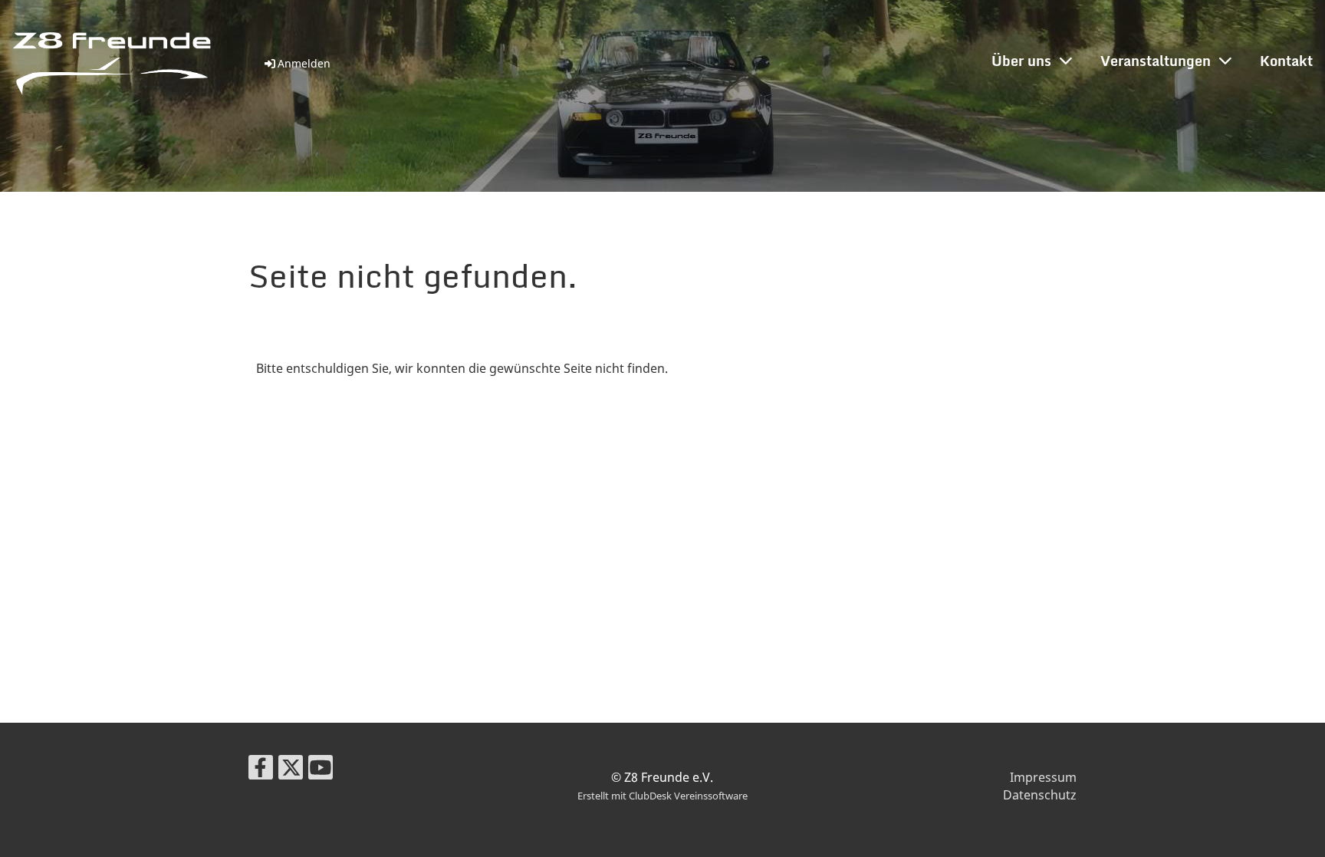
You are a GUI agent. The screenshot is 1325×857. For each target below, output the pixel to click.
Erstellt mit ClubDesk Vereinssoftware (662, 796)
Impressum (1043, 777)
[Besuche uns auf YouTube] (320, 769)
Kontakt (1286, 60)
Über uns (1021, 60)
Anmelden (304, 63)
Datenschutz (1040, 794)
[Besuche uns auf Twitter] (290, 769)
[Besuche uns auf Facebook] (260, 769)
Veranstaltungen (1155, 60)
